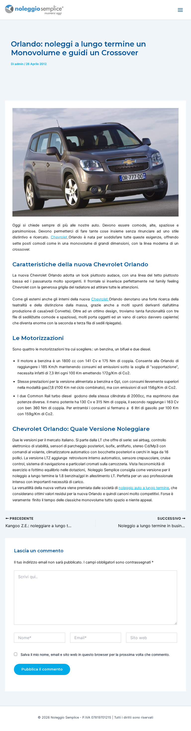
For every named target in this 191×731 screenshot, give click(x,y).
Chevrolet (60, 237)
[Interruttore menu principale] (180, 10)
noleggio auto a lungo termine (144, 488)
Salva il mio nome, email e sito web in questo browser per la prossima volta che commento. (95, 654)
